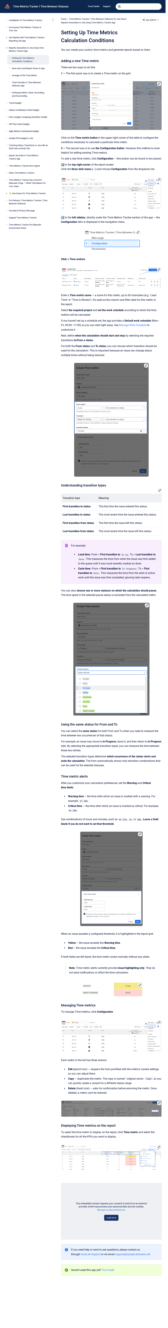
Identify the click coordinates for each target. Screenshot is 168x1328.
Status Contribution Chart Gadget (24, 110)
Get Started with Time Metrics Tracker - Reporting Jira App (27, 39)
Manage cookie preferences (111, 1210)
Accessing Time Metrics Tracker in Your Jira (25, 29)
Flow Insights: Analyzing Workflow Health (28, 117)
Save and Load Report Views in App (28, 68)
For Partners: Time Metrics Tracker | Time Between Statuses (28, 202)
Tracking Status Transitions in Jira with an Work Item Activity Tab (28, 147)
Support (106, 6)
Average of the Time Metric (24, 75)
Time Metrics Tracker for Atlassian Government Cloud (25, 226)
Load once (111, 1217)
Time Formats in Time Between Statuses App (26, 84)
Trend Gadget (15, 103)
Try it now (107, 1270)
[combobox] (138, 6)
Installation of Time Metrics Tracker (25, 20)
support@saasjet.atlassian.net (132, 1254)
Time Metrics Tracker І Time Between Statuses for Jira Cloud (97, 19)
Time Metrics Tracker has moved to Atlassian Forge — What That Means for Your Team (27, 183)
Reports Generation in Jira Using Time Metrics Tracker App (26, 49)
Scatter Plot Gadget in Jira (21, 138)
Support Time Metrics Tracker (23, 217)
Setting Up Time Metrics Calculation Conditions (23, 60)
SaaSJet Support (90, 1254)
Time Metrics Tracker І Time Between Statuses (41, 6)
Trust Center (94, 6)
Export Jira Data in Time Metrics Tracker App (23, 157)
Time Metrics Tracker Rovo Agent (24, 166)
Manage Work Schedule (133, 325)
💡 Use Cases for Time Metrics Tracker (27, 193)
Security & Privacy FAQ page (22, 210)
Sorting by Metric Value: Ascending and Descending (28, 94)
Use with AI (151, 20)
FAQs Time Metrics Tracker (21, 173)
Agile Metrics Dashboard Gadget (24, 131)
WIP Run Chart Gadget (19, 124)
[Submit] (119, 6)
